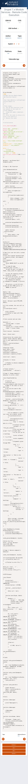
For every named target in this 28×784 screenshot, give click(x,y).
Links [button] (14, 747)
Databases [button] (14, 744)
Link (18, 735)
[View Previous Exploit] (4, 65)
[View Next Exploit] (24, 65)
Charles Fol (8, 38)
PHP (8, 53)
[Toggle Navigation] (3, 3)
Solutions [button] (14, 753)
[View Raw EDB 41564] (19, 44)
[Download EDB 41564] (14, 44)
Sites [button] (14, 750)
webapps (19, 38)
